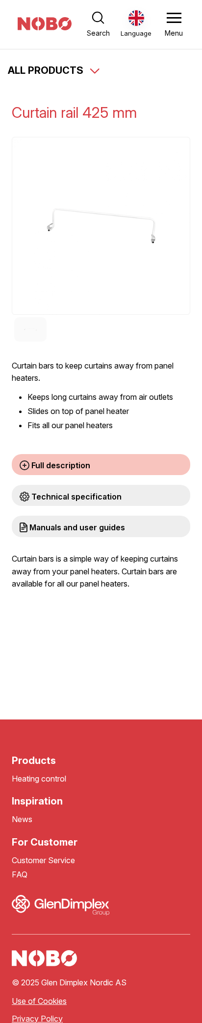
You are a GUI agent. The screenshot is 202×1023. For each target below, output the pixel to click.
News (22, 819)
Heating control (39, 779)
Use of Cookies (39, 1001)
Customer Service (43, 860)
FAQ (19, 874)
